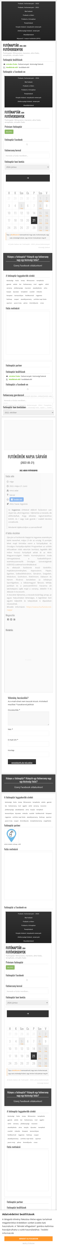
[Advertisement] (28, 660)
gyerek (9, 284)
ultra (45, 288)
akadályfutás (37, 288)
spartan (9, 303)
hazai (16, 504)
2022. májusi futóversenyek (28, 470)
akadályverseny (26, 299)
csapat (16, 299)
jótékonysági (18, 288)
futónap (9, 299)
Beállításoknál (15, 235)
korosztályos (18, 295)
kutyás (9, 292)
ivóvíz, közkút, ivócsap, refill (12, 844)
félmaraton (30, 280)
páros (25, 303)
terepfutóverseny (36, 821)
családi (32, 292)
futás (17, 280)
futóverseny (27, 284)
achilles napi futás (40, 299)
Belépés (9, 132)
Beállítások (28, 1243)
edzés (15, 284)
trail (35, 284)
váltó (47, 284)
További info (18, 499)
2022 (12, 504)
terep (23, 280)
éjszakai (16, 292)
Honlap (11, 750)
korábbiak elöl (24, 67)
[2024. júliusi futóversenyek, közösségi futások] (28, 178)
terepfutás (40, 280)
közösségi (36, 64)
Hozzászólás (14, 710)
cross (42, 303)
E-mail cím (13, 739)
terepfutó (24, 292)
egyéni (41, 284)
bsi (20, 284)
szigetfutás (47, 821)
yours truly (17, 303)
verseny (9, 288)
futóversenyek (23, 64)
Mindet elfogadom (28, 1238)
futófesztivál (29, 295)
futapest (9, 295)
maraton (28, 288)
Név (10, 729)
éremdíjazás (34, 303)
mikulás (39, 292)
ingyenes (39, 295)
